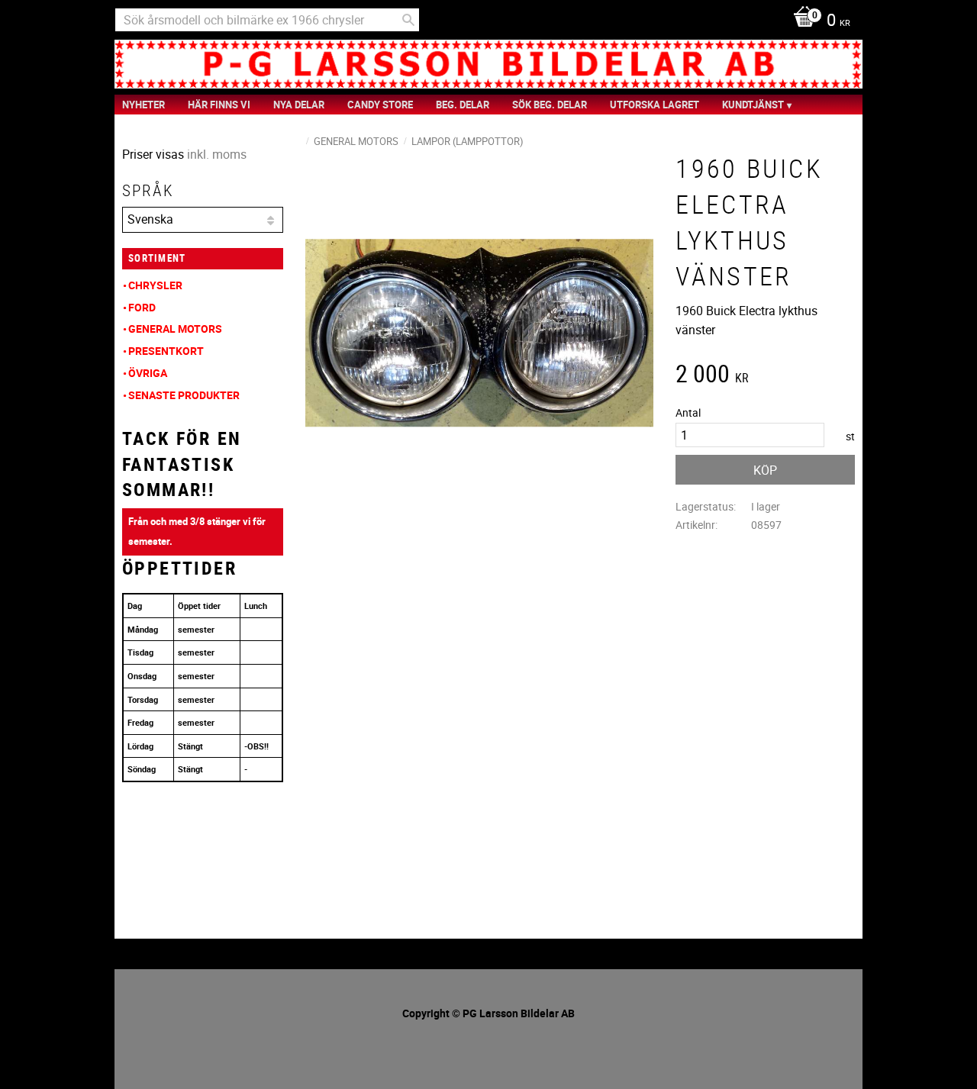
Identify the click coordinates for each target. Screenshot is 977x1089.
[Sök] (408, 19)
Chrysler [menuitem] (155, 285)
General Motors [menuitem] (175, 328)
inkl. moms (217, 154)
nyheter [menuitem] (143, 104)
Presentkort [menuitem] (166, 350)
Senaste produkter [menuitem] (184, 395)
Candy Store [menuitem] (380, 104)
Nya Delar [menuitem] (298, 104)
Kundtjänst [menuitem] (753, 104)
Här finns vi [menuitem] (219, 104)
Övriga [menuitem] (147, 373)
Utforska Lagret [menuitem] (654, 104)
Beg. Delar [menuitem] (462, 104)
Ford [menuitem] (142, 307)
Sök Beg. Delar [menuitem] (549, 104)
